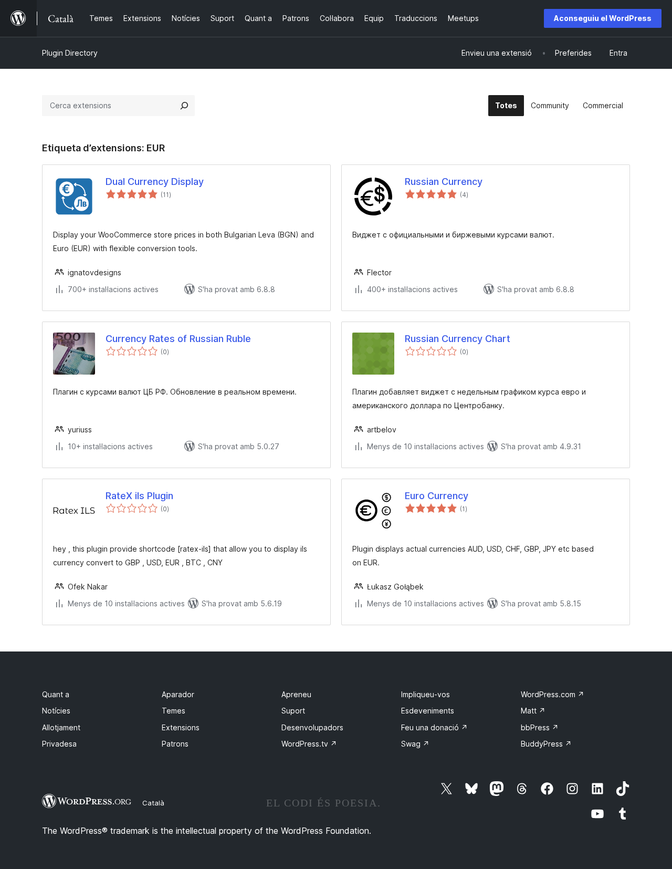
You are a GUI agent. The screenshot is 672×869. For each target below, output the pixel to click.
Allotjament (61, 727)
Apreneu (296, 694)
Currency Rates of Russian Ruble (178, 338)
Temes (173, 710)
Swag (415, 743)
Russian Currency (443, 181)
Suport (293, 710)
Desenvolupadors (312, 727)
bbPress (540, 727)
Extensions (181, 727)
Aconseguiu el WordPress (603, 18)
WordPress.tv (309, 743)
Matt (533, 710)
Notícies (56, 710)
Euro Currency (436, 495)
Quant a (55, 694)
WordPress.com (552, 694)
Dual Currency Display (155, 181)
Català (153, 803)
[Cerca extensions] (184, 105)
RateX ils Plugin (139, 495)
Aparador (178, 694)
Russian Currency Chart (457, 338)
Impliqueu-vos (425, 694)
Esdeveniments (427, 710)
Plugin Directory (70, 52)
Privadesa (59, 743)
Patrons (175, 743)
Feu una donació (434, 727)
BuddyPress (546, 743)
